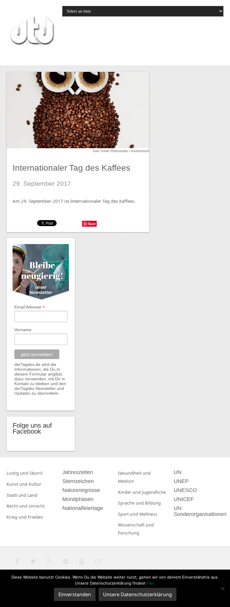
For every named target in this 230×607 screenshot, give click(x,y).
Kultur (35, 484)
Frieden (35, 517)
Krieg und (17, 517)
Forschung (128, 533)
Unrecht (36, 506)
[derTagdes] (31, 31)
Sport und (128, 514)
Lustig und (18, 473)
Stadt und (17, 495)
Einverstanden (74, 594)
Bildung (153, 503)
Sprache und (131, 503)
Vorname (22, 329)
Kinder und (130, 492)
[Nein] (223, 588)
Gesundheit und (134, 473)
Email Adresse (29, 307)
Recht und (17, 506)
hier (150, 583)
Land (32, 495)
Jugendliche (154, 492)
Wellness (148, 514)
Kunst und (18, 484)
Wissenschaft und (136, 525)
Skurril (36, 473)
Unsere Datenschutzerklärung (137, 594)
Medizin (126, 481)
